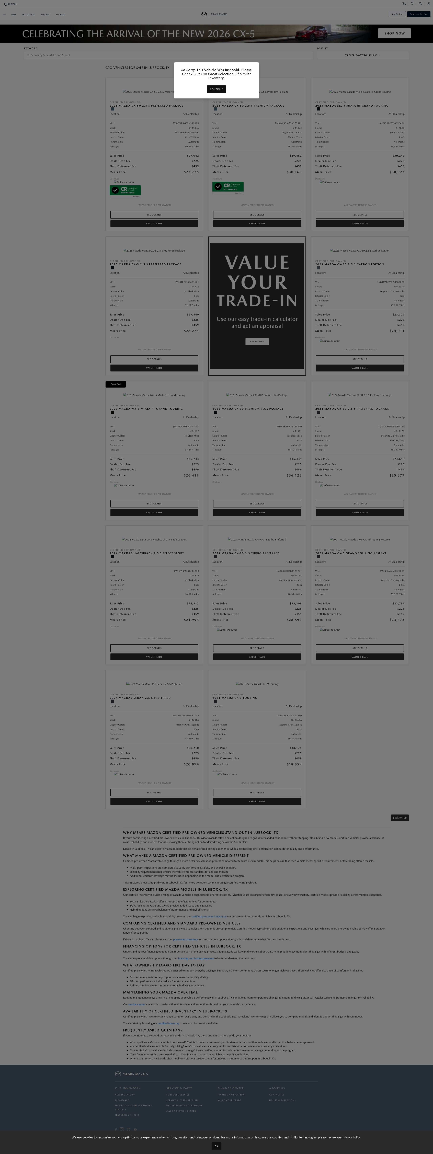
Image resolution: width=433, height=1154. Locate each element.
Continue (216, 89)
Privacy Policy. (352, 1137)
